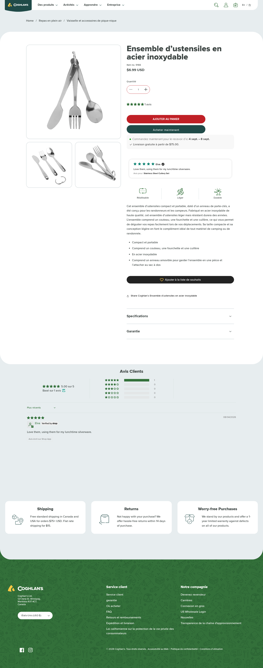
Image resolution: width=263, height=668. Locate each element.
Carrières (186, 600)
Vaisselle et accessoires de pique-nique (91, 20)
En (243, 4)
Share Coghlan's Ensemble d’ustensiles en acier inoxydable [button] (164, 295)
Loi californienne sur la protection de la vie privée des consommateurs (140, 631)
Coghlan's (120, 649)
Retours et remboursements (123, 617)
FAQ (109, 612)
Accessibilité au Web (158, 649)
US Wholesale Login (193, 612)
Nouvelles (187, 617)
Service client (114, 594)
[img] (35, 418)
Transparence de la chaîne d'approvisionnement (211, 623)
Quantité (131, 81)
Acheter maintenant (166, 130)
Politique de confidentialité (184, 649)
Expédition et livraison (120, 623)
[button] (48, 5)
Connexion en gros (192, 606)
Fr (250, 4)
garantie (111, 600)
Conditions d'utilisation (211, 649)
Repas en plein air (50, 20)
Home (30, 20)
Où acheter (113, 606)
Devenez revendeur (193, 594)
